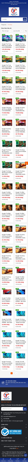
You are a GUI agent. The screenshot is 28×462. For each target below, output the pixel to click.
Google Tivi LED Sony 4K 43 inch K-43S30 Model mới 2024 (20, 363)
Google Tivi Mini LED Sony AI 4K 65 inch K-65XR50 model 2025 (20, 215)
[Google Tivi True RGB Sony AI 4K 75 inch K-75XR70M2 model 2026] (21, 59)
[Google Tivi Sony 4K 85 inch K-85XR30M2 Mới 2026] (7, 123)
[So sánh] (25, 455)
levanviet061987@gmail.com (9, 416)
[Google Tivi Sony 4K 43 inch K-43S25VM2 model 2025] (7, 271)
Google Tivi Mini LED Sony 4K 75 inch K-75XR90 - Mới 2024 (6, 299)
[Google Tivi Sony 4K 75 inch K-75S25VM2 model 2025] (21, 165)
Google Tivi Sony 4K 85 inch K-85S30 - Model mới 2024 (21, 321)
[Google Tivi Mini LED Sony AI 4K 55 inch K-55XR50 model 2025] (7, 229)
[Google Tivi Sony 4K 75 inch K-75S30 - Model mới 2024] (7, 334)
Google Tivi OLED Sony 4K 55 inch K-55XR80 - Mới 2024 (7, 321)
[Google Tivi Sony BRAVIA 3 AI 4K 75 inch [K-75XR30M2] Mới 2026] (21, 123)
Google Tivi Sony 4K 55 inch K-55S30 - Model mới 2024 (7, 363)
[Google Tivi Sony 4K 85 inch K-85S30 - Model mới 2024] (21, 313)
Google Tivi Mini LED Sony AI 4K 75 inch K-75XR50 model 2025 (7, 215)
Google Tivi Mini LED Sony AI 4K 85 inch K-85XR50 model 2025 (20, 194)
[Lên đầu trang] (25, 451)
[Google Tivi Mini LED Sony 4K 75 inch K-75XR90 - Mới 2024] (7, 292)
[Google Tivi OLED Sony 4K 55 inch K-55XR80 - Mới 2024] (7, 313)
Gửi (25, 408)
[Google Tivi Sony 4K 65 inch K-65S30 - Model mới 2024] (21, 334)
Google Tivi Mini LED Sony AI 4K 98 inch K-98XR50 (7, 194)
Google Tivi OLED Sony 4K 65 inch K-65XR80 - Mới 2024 (21, 299)
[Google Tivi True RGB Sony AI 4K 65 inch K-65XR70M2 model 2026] (7, 80)
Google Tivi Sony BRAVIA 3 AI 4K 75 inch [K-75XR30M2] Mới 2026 (21, 130)
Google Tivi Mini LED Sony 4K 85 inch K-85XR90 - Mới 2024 (20, 278)
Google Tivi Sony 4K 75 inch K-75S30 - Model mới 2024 (7, 342)
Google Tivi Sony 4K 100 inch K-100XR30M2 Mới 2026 (20, 109)
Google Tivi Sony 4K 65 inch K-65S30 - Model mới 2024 (21, 342)
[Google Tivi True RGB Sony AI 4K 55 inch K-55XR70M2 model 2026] (21, 80)
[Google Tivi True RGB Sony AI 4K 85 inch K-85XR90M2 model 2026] (7, 38)
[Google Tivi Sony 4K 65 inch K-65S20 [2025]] (21, 144)
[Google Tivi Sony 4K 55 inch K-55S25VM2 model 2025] (7, 250)
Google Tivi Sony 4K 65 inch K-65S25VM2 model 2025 (20, 236)
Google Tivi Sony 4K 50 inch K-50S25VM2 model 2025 (20, 257)
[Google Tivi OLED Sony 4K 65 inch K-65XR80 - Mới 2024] (21, 292)
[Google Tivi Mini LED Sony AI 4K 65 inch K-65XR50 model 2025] (21, 207)
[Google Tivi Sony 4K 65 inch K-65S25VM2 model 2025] (21, 229)
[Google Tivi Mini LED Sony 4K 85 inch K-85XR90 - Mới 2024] (21, 271)
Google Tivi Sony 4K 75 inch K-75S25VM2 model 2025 (20, 172)
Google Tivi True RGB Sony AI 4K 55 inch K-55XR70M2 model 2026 (20, 88)
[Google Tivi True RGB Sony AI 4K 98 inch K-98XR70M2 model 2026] (7, 59)
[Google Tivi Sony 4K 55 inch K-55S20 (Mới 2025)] (7, 165)
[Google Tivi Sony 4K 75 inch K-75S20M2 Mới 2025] (7, 144)
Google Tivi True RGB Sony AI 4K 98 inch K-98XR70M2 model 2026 (7, 67)
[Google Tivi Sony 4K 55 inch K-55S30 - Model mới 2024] (7, 356)
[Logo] (14, 11)
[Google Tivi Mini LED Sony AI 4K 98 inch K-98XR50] (7, 186)
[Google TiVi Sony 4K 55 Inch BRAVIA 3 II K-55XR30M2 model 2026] (7, 102)
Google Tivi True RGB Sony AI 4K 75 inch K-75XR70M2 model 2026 (20, 67)
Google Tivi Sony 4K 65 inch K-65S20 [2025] (21, 151)
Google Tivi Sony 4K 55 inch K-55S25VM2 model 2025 (6, 257)
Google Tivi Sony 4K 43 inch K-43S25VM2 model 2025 (6, 278)
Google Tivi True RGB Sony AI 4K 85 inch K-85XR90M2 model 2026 (7, 45)
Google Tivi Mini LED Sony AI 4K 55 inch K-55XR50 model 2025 (7, 236)
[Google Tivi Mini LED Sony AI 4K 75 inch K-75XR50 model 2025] (7, 207)
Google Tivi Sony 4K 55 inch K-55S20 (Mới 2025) (7, 172)
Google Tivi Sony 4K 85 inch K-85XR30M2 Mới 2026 (6, 130)
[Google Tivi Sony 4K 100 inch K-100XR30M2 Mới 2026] (21, 102)
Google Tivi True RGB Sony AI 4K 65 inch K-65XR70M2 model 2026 (7, 88)
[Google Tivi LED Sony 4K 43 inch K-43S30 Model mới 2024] (21, 356)
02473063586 (16, 1)
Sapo (17, 448)
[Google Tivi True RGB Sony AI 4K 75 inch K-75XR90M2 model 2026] (21, 38)
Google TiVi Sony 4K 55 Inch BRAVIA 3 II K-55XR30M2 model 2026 (7, 109)
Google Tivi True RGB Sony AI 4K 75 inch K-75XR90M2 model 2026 (20, 45)
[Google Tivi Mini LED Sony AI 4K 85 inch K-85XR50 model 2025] (21, 186)
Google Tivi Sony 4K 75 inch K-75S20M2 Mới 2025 (7, 151)
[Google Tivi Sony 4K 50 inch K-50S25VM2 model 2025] (21, 250)
